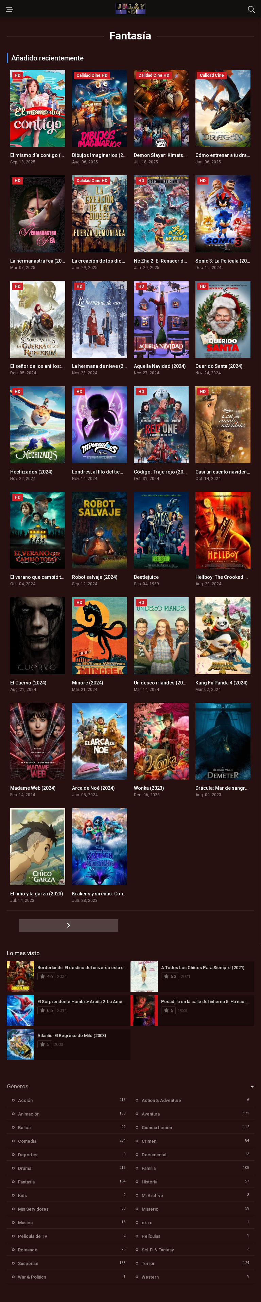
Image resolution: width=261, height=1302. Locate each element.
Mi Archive (152, 1195)
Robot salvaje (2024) (95, 577)
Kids (22, 1195)
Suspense (28, 1263)
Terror (148, 1263)
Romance (27, 1249)
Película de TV (32, 1236)
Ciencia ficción (157, 1127)
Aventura (151, 1114)
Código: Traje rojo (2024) (162, 472)
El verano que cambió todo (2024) (47, 577)
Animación (28, 1114)
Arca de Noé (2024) (93, 788)
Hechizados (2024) (31, 472)
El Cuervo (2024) (28, 682)
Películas (151, 1236)
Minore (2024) (87, 682)
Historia (149, 1181)
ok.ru (147, 1222)
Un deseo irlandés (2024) (162, 682)
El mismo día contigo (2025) (41, 155)
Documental (154, 1154)
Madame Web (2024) (33, 788)
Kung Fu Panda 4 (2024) (221, 682)
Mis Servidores (33, 1209)
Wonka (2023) (149, 788)
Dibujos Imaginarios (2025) (102, 155)
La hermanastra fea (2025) (39, 261)
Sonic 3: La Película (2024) (224, 261)
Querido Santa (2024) (219, 366)
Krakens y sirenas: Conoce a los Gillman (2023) (124, 893)
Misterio (150, 1209)
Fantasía (26, 1181)
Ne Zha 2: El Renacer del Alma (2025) (174, 261)
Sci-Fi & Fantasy (158, 1249)
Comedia (27, 1141)
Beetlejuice (146, 577)
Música (25, 1222)
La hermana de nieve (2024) (102, 366)
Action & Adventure (161, 1100)
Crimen (149, 1141)
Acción (25, 1100)
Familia (149, 1168)
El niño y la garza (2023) (36, 893)
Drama (24, 1168)
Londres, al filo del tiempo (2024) (108, 472)
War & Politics (32, 1277)
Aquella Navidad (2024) (160, 366)
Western (150, 1277)
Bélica (24, 1127)
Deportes (27, 1154)
